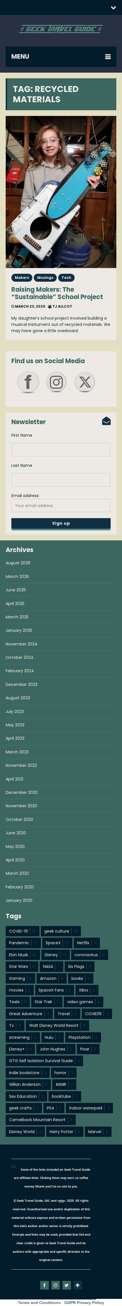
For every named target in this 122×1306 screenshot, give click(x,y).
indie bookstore (27, 1073)
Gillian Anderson (28, 1084)
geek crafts (24, 1108)
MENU (20, 56)
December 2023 (21, 684)
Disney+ (20, 1049)
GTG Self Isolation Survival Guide (44, 1061)
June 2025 (16, 590)
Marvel (98, 1132)
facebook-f (44, 1285)
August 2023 (18, 698)
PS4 (54, 1108)
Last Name (21, 465)
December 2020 (22, 792)
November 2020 (21, 806)
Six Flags (79, 966)
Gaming (20, 978)
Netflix (86, 943)
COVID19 (97, 1014)
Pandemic (23, 943)
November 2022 (21, 765)
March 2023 (17, 752)
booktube (65, 1096)
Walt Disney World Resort (57, 1025)
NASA (51, 966)
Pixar (88, 1049)
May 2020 (15, 846)
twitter (66, 1285)
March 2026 (17, 576)
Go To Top (77, 1285)
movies (19, 990)
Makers (22, 277)
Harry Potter (65, 1132)
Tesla (17, 1002)
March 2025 (17, 617)
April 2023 (15, 738)
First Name (21, 435)
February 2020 (20, 887)
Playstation (83, 1037)
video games (83, 1002)
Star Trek (47, 1002)
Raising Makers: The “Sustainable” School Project (57, 293)
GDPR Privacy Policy (84, 1302)
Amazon (51, 978)
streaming (23, 1037)
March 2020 (17, 873)
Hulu (52, 1037)
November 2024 (21, 644)
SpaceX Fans (55, 990)
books (80, 978)
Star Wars (22, 966)
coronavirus (90, 955)
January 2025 (19, 630)
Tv (15, 1025)
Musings (45, 277)
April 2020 (15, 860)
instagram (55, 1285)
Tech (66, 277)
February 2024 (20, 671)
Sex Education (26, 1096)
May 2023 (15, 725)
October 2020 (19, 819)
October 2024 (19, 657)
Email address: (25, 495)
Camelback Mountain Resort (40, 1120)
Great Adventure (29, 1014)
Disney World (25, 1132)
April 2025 (15, 603)
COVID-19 (22, 931)
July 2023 (15, 711)
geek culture (60, 931)
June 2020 (16, 833)
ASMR (64, 1084)
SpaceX (57, 943)
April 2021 (14, 779)
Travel (67, 1014)
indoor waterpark (89, 1108)
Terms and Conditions (39, 1302)
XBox (87, 990)
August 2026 (18, 563)
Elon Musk (23, 955)
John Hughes (56, 1049)
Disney (55, 955)
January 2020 (19, 900)
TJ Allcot (62, 306)
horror (63, 1073)
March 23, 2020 (29, 306)
